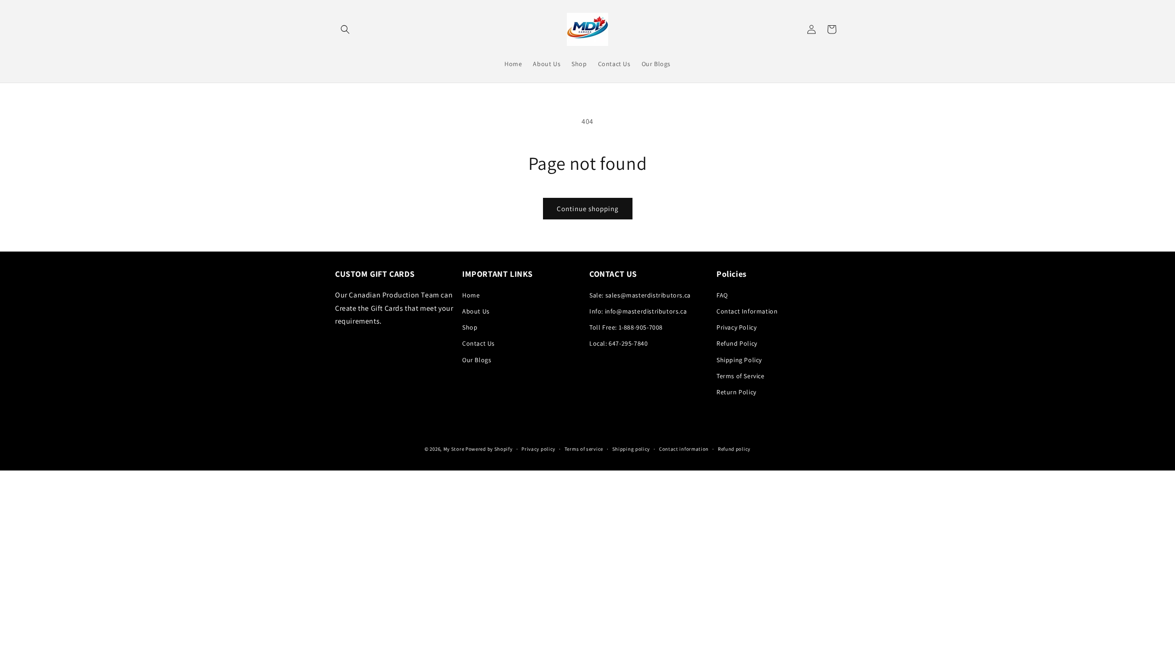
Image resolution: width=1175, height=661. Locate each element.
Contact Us (478, 343)
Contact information (684, 449)
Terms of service (584, 449)
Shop (469, 327)
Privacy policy (538, 449)
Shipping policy (631, 449)
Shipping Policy (739, 360)
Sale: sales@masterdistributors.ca (640, 295)
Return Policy (736, 392)
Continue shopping (588, 208)
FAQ (722, 295)
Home (471, 295)
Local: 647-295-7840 (618, 343)
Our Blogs (476, 360)
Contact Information (747, 311)
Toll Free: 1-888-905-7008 (626, 327)
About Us (476, 311)
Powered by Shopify (489, 449)
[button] (345, 29)
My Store (453, 449)
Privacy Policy (736, 327)
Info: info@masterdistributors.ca (638, 311)
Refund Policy (736, 343)
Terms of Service (740, 376)
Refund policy (734, 449)
